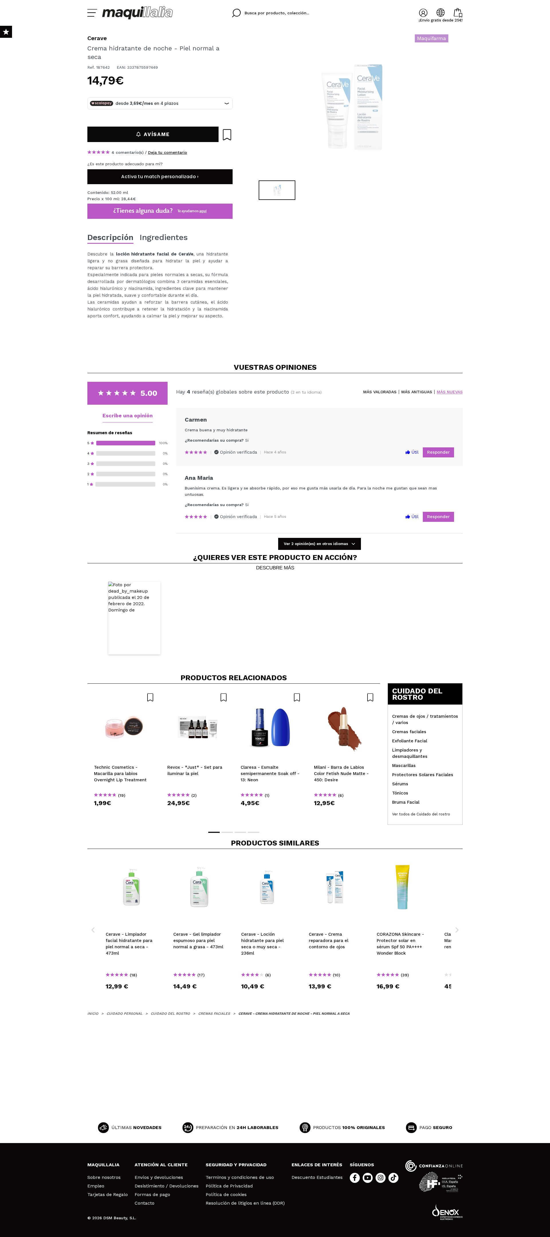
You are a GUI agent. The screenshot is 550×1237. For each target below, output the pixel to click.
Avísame (157, 134)
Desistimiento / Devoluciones (167, 1186)
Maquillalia (103, 1164)
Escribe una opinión (128, 415)
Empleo (95, 1186)
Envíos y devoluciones (159, 1177)
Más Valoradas (379, 392)
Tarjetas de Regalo (107, 1194)
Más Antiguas (416, 392)
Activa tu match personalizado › (160, 176)
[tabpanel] (352, 106)
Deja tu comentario (167, 152)
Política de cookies (226, 1194)
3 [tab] (240, 832)
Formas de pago (152, 1194)
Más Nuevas (450, 392)
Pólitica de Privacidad (229, 1186)
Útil (414, 452)
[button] (134, 618)
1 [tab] (214, 832)
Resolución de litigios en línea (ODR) (245, 1203)
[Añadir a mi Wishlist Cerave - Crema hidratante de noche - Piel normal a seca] (227, 135)
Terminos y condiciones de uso (240, 1177)
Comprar (124, 813)
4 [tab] (253, 832)
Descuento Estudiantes (317, 1177)
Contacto (144, 1203)
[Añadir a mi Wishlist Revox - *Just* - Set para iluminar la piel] (197, 697)
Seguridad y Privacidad (236, 1164)
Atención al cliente (161, 1164)
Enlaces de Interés (317, 1164)
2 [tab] (227, 832)
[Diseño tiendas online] (447, 1212)
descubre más (275, 568)
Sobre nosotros (104, 1177)
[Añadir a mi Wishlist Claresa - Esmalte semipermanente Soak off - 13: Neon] (271, 697)
